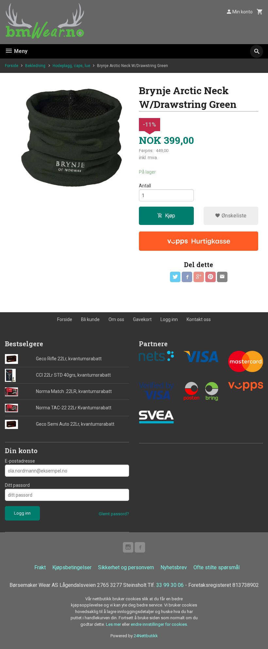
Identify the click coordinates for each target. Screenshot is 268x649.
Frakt (40, 567)
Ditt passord (17, 485)
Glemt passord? (114, 513)
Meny (20, 51)
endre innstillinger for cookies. (159, 624)
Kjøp (170, 216)
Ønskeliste (233, 216)
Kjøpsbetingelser (72, 567)
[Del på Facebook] (187, 277)
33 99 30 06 (170, 585)
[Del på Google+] (198, 277)
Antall (145, 185)
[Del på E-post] (222, 277)
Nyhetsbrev (173, 567)
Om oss (116, 319)
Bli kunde (90, 319)
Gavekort (142, 319)
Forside (11, 65)
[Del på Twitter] (175, 277)
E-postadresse (20, 461)
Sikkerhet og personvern (126, 567)
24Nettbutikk (146, 635)
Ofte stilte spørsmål (216, 567)
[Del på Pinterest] (210, 277)
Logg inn (169, 319)
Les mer (114, 624)
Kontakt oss (199, 319)
